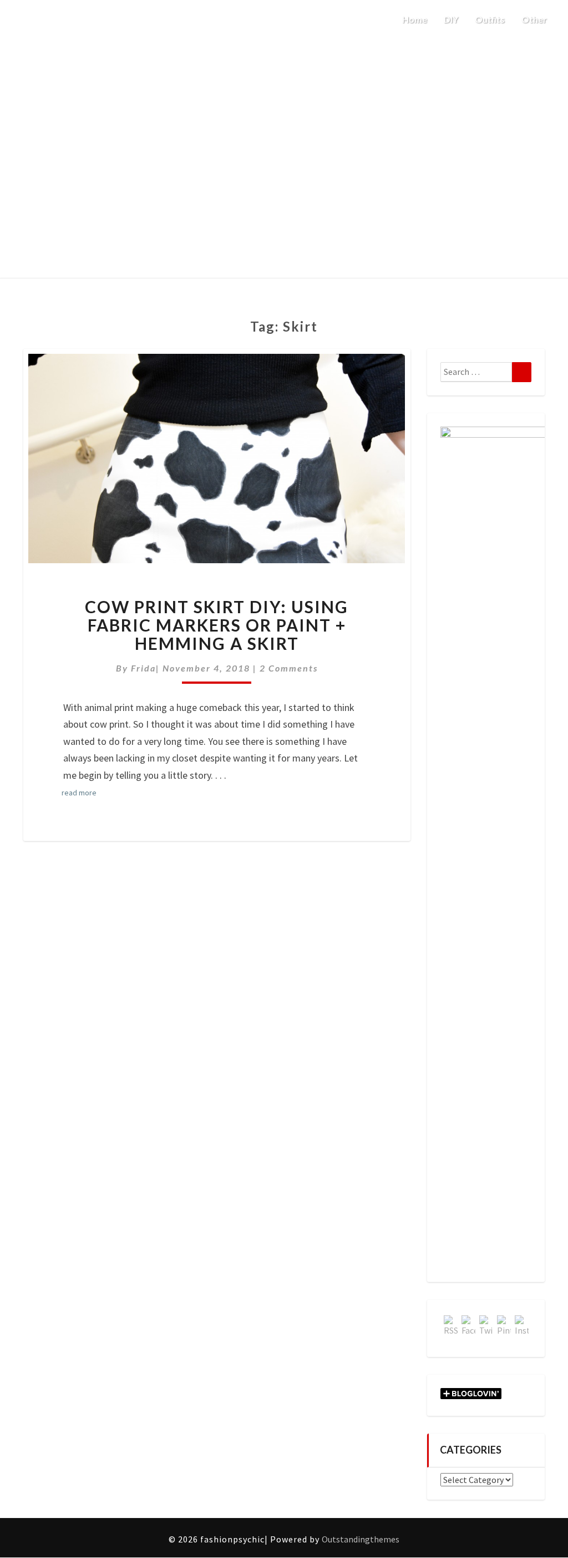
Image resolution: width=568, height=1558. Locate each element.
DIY (451, 19)
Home (414, 19)
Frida (143, 668)
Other (535, 19)
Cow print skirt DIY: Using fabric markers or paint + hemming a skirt (216, 625)
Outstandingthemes (360, 1539)
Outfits (490, 19)
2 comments (289, 668)
